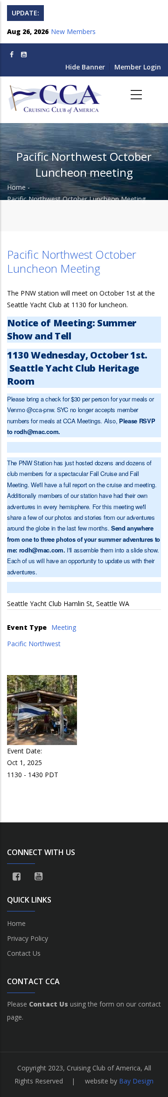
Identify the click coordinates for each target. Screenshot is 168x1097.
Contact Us (24, 953)
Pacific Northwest (34, 643)
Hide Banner (85, 66)
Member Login (137, 66)
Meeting (63, 627)
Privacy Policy (27, 938)
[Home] (56, 95)
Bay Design (136, 1080)
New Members (73, 31)
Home (16, 187)
